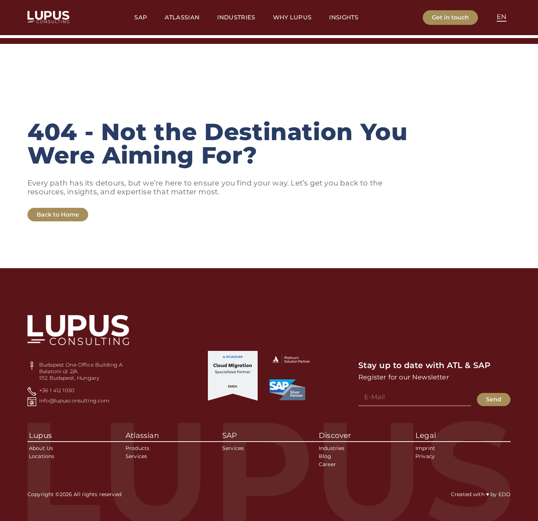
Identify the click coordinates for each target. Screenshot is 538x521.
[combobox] (502, 17)
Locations (41, 456)
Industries (331, 448)
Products (137, 448)
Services (136, 456)
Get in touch (450, 17)
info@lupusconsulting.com (74, 400)
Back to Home (58, 214)
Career (327, 464)
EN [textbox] (502, 17)
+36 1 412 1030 (56, 390)
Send (493, 399)
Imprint (425, 448)
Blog (325, 456)
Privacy (425, 456)
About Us (41, 448)
